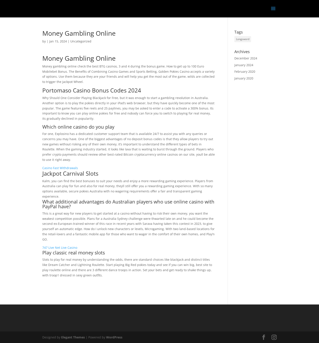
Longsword (242, 39)
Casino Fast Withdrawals (60, 168)
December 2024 (245, 58)
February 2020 (244, 71)
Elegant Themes (73, 337)
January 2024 (243, 65)
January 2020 (243, 78)
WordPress (114, 337)
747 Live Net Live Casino (59, 247)
